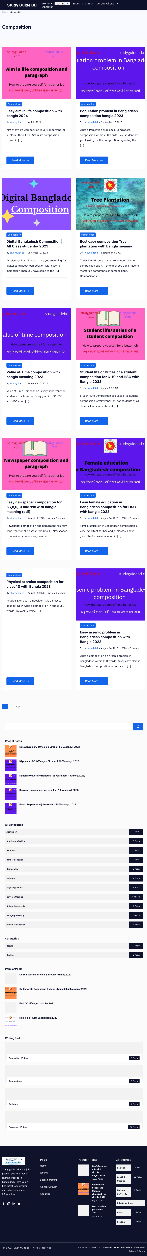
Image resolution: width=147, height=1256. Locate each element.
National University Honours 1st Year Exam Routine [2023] (52, 775)
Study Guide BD (22, 5)
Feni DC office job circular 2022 (37, 1003)
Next (19, 706)
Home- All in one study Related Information (124, 1247)
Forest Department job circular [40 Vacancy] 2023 (47, 804)
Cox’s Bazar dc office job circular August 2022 (45, 974)
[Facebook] (3, 1203)
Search (138, 726)
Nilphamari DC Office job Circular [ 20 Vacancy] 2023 (49, 761)
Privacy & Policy (137, 1251)
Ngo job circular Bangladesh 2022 (38, 1017)
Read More (18, 160)
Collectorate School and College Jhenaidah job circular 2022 (53, 989)
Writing (61, 3)
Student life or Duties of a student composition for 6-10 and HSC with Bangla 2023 (109, 377)
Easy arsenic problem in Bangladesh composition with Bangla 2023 (105, 637)
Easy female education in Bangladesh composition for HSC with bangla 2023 (108, 507)
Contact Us (94, 1247)
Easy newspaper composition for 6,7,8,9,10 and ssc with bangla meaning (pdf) (34, 507)
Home (46, 3)
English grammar (82, 3)
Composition (14, 104)
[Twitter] (19, 1203)
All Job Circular (106, 3)
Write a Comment (57, 518)
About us (47, 6)
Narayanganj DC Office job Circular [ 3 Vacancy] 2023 (49, 746)
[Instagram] (8, 1203)
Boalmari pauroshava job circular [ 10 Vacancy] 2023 (49, 790)
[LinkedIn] (13, 1203)
